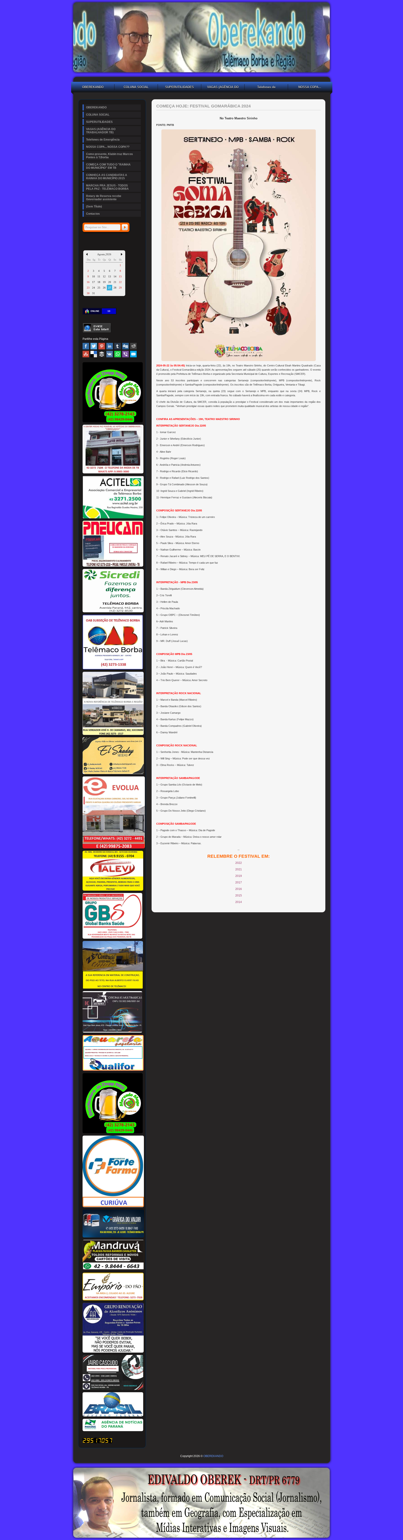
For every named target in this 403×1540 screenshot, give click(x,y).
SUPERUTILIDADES (179, 87)
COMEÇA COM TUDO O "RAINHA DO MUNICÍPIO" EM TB (108, 166)
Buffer (101, 354)
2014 (238, 902)
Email (133, 354)
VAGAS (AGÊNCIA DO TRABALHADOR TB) (223, 87)
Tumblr (117, 346)
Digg (125, 346)
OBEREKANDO (93, 87)
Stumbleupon (86, 354)
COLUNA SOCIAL (136, 87)
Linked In (109, 346)
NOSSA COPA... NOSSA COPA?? (310, 87)
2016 (238, 889)
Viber (125, 354)
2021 (238, 869)
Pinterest (101, 346)
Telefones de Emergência (266, 87)
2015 (238, 895)
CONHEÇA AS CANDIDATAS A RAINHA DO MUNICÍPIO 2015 (106, 176)
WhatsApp (117, 354)
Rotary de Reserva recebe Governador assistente (103, 197)
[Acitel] (113, 517)
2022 (238, 863)
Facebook (86, 346)
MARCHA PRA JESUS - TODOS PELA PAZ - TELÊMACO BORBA (107, 187)
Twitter (93, 346)
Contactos (93, 213)
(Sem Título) (94, 206)
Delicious (93, 354)
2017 (238, 882)
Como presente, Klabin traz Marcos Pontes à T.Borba (109, 155)
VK (109, 354)
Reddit (133, 346)
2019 (238, 876)
